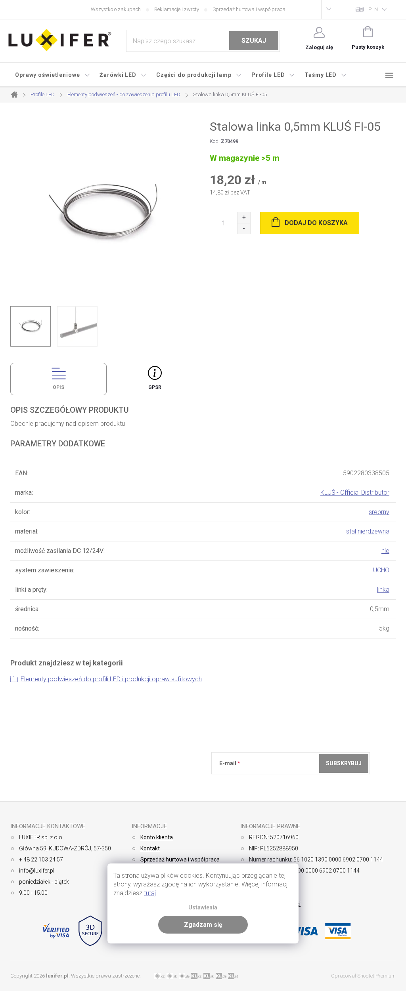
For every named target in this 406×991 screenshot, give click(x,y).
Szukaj (253, 40)
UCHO (381, 570)
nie (385, 551)
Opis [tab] (58, 387)
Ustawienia (202, 908)
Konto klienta (156, 837)
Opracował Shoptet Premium (363, 976)
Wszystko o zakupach (116, 9)
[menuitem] (52, 75)
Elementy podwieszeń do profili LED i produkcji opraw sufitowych (111, 679)
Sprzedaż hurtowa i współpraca (249, 9)
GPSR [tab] (154, 387)
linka (383, 589)
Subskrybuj (344, 763)
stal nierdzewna (367, 531)
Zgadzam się (203, 924)
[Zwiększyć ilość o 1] (243, 217)
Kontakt (150, 848)
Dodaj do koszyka (316, 223)
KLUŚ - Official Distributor (354, 492)
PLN (373, 9)
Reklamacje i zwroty (176, 9)
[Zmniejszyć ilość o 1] (243, 228)
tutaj (150, 893)
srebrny (379, 512)
